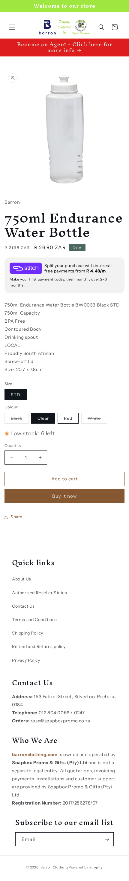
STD (15, 394)
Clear (43, 418)
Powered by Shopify (86, 867)
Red (68, 418)
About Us (21, 579)
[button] (12, 27)
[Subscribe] (106, 839)
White (97, 419)
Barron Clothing (54, 867)
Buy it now (64, 496)
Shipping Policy (27, 633)
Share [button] (16, 517)
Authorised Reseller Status (39, 592)
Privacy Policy (26, 660)
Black (19, 419)
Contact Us (23, 606)
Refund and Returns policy (39, 646)
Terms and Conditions (34, 619)
